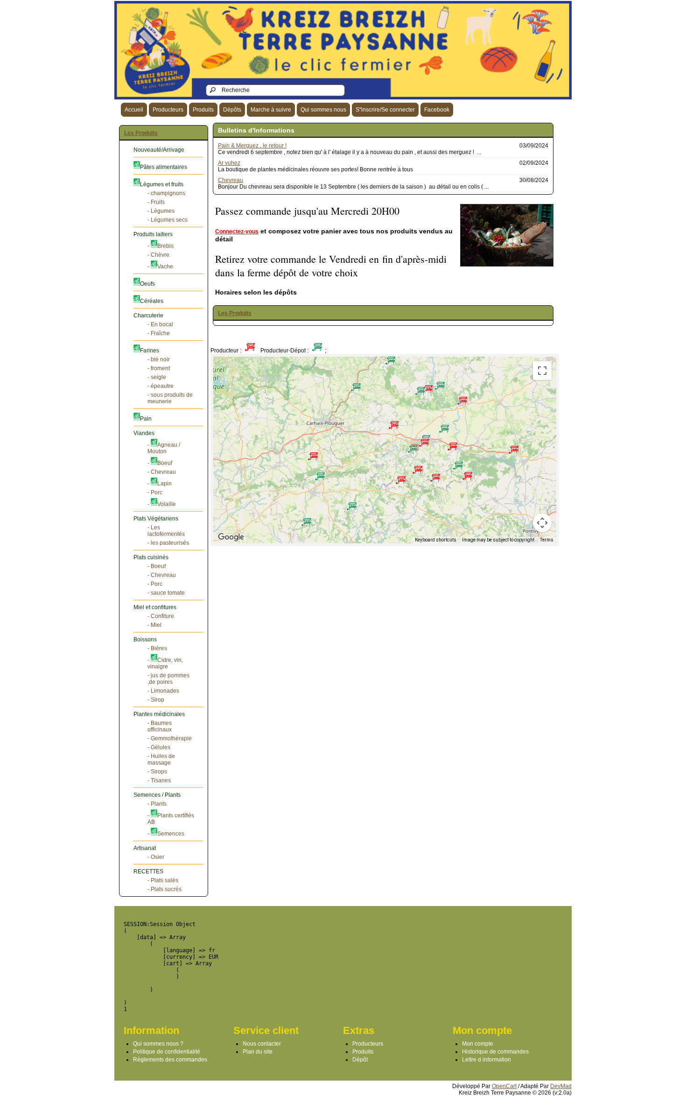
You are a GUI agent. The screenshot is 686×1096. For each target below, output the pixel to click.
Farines (149, 350)
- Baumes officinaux (159, 726)
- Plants (157, 804)
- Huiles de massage (161, 759)
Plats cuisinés (150, 557)
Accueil (134, 109)
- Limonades (163, 691)
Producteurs (168, 109)
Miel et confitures (154, 607)
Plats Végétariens (155, 518)
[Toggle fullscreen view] (542, 370)
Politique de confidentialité (166, 1051)
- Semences (165, 833)
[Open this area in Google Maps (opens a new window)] (231, 537)
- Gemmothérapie (169, 738)
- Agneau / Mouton (163, 448)
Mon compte (477, 1043)
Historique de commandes (495, 1051)
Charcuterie (148, 315)
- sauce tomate (166, 593)
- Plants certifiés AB (170, 818)
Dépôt (360, 1059)
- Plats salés (162, 880)
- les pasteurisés (168, 543)
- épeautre (160, 386)
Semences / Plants (157, 795)
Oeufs (147, 284)
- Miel (154, 625)
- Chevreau (161, 472)
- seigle (156, 377)
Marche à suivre (271, 109)
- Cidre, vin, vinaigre (165, 663)
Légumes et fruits (161, 184)
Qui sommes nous (323, 109)
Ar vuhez (229, 163)
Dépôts (232, 109)
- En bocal (160, 324)
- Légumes (161, 211)
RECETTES (148, 871)
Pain (146, 418)
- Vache (160, 266)
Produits (203, 109)
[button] (462, 397)
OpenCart (504, 1086)
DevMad (561, 1086)
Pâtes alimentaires (163, 167)
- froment (158, 368)
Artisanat (144, 848)
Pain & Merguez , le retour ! (252, 145)
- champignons (166, 193)
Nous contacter (262, 1043)
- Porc (154, 492)
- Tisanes (159, 780)
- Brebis (160, 246)
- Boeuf (159, 463)
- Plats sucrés (164, 889)
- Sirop (155, 699)
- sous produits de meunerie (170, 398)
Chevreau (230, 180)
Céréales (151, 301)
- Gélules (158, 747)
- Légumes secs (167, 220)
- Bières (157, 648)
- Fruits (156, 202)
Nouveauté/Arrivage (158, 150)
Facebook (436, 109)
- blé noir (158, 359)
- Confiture (160, 616)
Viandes (143, 433)
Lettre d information (486, 1059)
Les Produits (141, 133)
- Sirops (157, 771)
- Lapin (159, 483)
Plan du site (258, 1051)
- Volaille (161, 504)
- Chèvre (158, 255)
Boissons (145, 639)
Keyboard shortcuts (435, 539)
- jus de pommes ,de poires (168, 678)
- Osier (155, 857)
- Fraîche (158, 333)
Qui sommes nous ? (158, 1043)
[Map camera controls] (542, 522)
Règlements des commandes (170, 1059)
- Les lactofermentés (166, 530)
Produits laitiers (153, 234)
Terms (546, 539)
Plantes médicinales (159, 714)
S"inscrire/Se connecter (385, 109)
